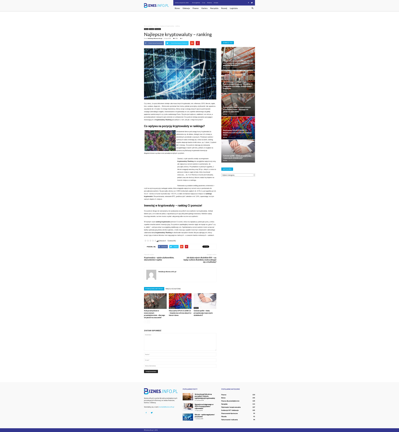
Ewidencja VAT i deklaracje (230, 410)
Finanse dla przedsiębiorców (230, 401)
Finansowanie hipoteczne (229, 413)
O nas (203, 2)
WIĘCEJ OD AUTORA (173, 289)
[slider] (150, 240)
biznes (225, 67)
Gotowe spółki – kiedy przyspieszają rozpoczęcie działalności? (203, 313)
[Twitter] (251, 2)
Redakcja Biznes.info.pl (155, 38)
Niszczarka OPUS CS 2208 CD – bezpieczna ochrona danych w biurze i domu (180, 313)
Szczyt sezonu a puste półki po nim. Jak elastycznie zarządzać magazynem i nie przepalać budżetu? (238, 63)
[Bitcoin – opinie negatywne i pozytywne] (188, 417)
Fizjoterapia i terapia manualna (231, 407)
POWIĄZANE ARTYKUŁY (154, 289)
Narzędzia (214, 8)
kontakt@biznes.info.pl (166, 407)
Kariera (204, 8)
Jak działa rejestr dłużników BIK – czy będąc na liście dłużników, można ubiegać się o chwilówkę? (200, 259)
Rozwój (224, 8)
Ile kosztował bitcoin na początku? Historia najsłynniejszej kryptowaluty (205, 396)
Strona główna (196, 2)
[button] (252, 8)
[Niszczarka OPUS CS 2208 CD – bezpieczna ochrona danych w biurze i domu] (180, 301)
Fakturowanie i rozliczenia (229, 419)
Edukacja (186, 8)
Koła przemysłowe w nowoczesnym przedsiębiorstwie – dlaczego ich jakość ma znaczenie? (237, 109)
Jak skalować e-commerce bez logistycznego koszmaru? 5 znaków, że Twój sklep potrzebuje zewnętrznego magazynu (238, 85)
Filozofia (224, 416)
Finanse (196, 8)
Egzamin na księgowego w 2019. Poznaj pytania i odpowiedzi (204, 406)
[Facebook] (248, 2)
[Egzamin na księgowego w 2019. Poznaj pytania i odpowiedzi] (188, 406)
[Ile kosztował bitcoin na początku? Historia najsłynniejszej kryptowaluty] (188, 396)
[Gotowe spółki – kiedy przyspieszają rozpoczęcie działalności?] (205, 301)
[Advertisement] (199, 18)
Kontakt (216, 2)
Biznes (177, 8)
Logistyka (234, 8)
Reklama (209, 2)
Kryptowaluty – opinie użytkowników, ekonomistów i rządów (159, 258)
